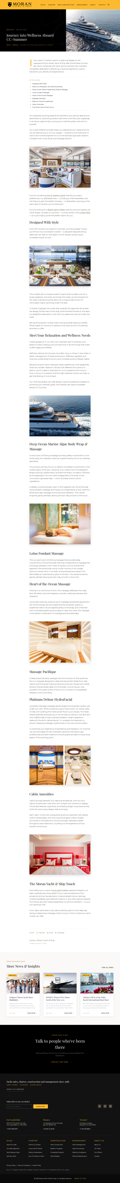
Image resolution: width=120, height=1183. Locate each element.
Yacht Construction (56, 1145)
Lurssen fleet (84, 213)
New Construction (66, 5)
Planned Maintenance (79, 1156)
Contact (102, 5)
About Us (97, 1145)
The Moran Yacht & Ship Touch (43, 107)
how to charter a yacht (56, 196)
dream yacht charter (56, 210)
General (15, 45)
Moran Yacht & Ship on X (100, 1106)
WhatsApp (60, 933)
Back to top (80, 1178)
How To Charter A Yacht (36, 1156)
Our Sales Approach (13, 1148)
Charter (51, 5)
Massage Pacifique (39, 98)
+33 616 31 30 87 (48, 1129)
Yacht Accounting (78, 1148)
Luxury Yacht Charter (35, 1148)
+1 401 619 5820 (85, 1129)
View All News (107, 967)
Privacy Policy (11, 1165)
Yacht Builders (55, 1156)
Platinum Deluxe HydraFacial (42, 101)
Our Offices (98, 1152)
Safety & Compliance (79, 1152)
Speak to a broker (15, 1089)
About (93, 5)
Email (51, 933)
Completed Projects (57, 1152)
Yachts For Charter (34, 1145)
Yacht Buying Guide (13, 1152)
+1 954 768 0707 (12, 1129)
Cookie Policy (36, 1165)
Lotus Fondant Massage (40, 92)
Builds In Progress (56, 1148)
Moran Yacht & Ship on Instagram (110, 1106)
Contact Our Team (59, 1062)
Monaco (46, 1119)
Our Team (97, 1148)
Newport (83, 1119)
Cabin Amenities (38, 104)
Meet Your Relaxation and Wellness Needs (47, 87)
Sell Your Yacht (11, 1156)
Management (82, 5)
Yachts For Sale (11, 1145)
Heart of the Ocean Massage (42, 95)
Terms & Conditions (24, 1165)
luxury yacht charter (59, 890)
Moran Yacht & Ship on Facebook (105, 1106)
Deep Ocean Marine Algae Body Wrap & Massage (50, 89)
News (9, 45)
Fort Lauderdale (13, 1119)
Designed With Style (39, 84)
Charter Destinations (35, 1152)
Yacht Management (79, 1145)
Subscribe (40, 1106)
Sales (42, 5)
